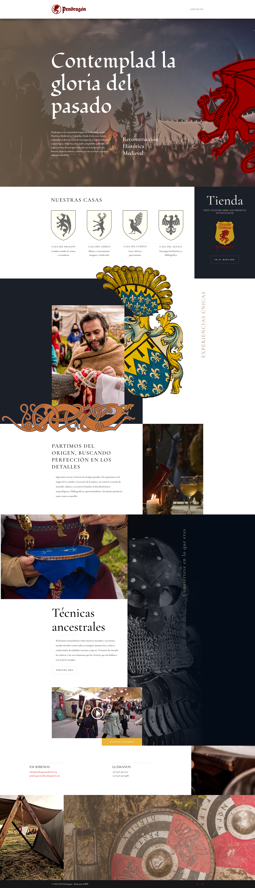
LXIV (85, 884)
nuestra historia (122, 742)
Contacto (196, 9)
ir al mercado (225, 260)
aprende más (64, 670)
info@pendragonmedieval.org (43, 771)
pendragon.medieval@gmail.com (44, 775)
